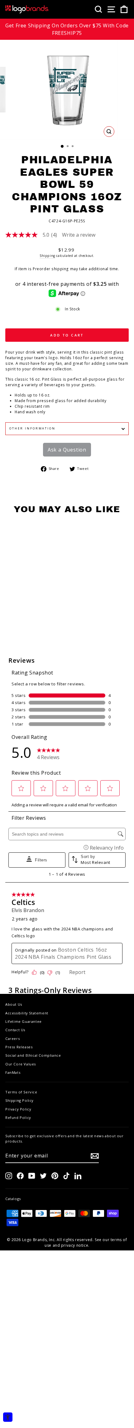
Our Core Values (20, 1064)
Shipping (47, 255)
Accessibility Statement (26, 1013)
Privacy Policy (18, 1109)
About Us (13, 1004)
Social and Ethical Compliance (33, 1055)
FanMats (12, 1072)
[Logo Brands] (27, 9)
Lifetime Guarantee (23, 1021)
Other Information (32, 428)
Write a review (78, 234)
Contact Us (15, 1029)
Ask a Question (67, 449)
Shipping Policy (19, 1100)
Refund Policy (18, 1117)
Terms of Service (21, 1092)
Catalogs (13, 1198)
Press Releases (18, 1047)
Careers (12, 1038)
